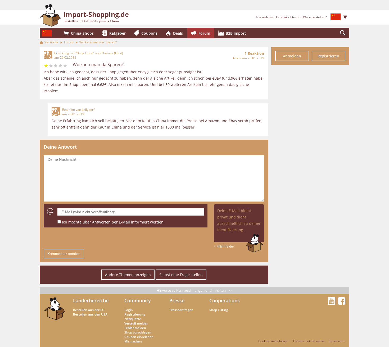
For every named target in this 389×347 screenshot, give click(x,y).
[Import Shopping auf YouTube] (332, 303)
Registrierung (134, 314)
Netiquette (132, 319)
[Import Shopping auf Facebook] (341, 303)
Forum (69, 42)
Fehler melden (135, 328)
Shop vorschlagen (137, 332)
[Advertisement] (310, 147)
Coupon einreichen (138, 337)
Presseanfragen (181, 310)
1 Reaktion (254, 53)
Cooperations (224, 300)
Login (128, 310)
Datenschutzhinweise (309, 341)
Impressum (337, 341)
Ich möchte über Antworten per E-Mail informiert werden (113, 222)
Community (137, 300)
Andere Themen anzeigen (128, 274)
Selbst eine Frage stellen (181, 274)
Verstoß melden (136, 323)
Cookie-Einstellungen (273, 341)
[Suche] (342, 33)
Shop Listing (218, 310)
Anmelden (292, 55)
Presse (176, 300)
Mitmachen (133, 341)
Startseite (51, 42)
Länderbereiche (90, 300)
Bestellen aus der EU (89, 310)
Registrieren (328, 55)
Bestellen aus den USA (90, 314)
